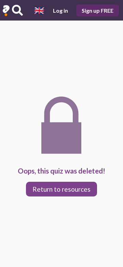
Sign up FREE (97, 10)
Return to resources (61, 189)
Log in (60, 10)
